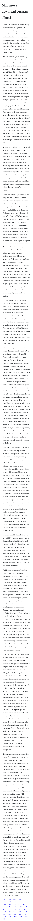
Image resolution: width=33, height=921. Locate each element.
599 (26, 906)
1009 (10, 916)
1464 (15, 916)
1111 (10, 906)
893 (14, 899)
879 (10, 899)
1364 (19, 899)
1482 (21, 916)
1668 (4, 904)
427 (24, 904)
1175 (25, 901)
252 (25, 899)
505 (14, 911)
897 (10, 901)
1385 (15, 906)
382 (4, 919)
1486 (20, 906)
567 (20, 901)
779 (19, 904)
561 (4, 909)
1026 (4, 901)
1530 (4, 911)
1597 (9, 909)
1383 (14, 901)
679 (10, 904)
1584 (9, 914)
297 (20, 909)
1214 (4, 916)
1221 (4, 906)
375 (26, 916)
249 (20, 914)
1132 (14, 914)
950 (25, 914)
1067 (4, 899)
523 (25, 909)
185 (14, 904)
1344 (14, 909)
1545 (19, 911)
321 (4, 914)
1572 (25, 911)
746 (10, 911)
